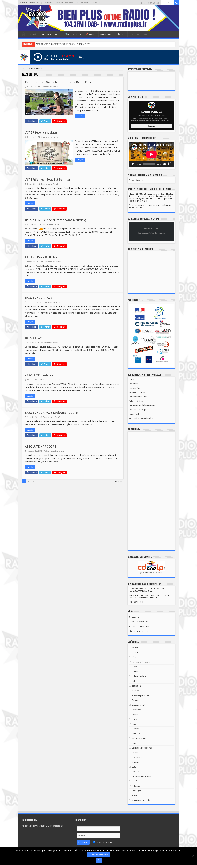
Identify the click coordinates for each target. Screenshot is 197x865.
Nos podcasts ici (136, 180)
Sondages (136, 791)
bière (134, 657)
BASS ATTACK (34, 338)
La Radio (33, 34)
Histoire (135, 729)
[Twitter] (151, 3)
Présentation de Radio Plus (66, 3)
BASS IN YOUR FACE (38, 298)
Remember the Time (138, 397)
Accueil (24, 34)
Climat (134, 667)
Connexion (134, 617)
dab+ (134, 681)
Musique (135, 762)
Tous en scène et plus (138, 409)
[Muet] (164, 164)
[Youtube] (154, 3)
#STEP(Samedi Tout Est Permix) (47, 179)
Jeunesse (136, 733)
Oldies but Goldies (137, 392)
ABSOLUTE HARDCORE (40, 446)
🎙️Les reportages (73, 34)
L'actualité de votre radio (143, 748)
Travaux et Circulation (141, 800)
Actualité (48, 3)
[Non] (193, 855)
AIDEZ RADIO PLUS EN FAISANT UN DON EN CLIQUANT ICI (63, 44)
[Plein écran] (169, 164)
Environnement (138, 705)
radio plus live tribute (141, 776)
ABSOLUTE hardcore (39, 375)
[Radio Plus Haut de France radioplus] (98, 18)
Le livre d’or (121, 34)
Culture (135, 671)
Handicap (136, 724)
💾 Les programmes (51, 34)
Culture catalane (139, 676)
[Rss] (141, 3)
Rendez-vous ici (136, 602)
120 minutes (134, 379)
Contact (96, 3)
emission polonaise (140, 695)
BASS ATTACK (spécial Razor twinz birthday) (55, 220)
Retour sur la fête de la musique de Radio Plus (58, 82)
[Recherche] (176, 2)
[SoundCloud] (157, 3)
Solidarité (136, 786)
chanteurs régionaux (141, 662)
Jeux (134, 743)
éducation (136, 686)
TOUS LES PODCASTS (138, 34)
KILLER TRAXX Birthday (41, 257)
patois (134, 767)
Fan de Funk (134, 384)
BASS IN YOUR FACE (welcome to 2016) (52, 412)
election (135, 690)
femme (135, 714)
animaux (135, 652)
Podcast (135, 772)
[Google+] (145, 3)
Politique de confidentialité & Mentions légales (42, 826)
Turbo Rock (134, 414)
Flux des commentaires (139, 626)
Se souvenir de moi (103, 842)
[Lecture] (133, 164)
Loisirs (135, 752)
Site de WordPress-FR (138, 631)
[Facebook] (148, 3)
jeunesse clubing (139, 738)
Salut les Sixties (136, 401)
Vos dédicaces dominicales (141, 418)
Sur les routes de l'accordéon (142, 405)
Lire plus (80, 116)
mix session (137, 757)
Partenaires (85, 3)
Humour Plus (134, 388)
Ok (99, 860)
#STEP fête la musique (41, 132)
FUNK (134, 719)
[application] (151, 154)
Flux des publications (138, 622)
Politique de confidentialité (98, 854)
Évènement (136, 710)
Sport (134, 795)
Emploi (135, 700)
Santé (134, 781)
